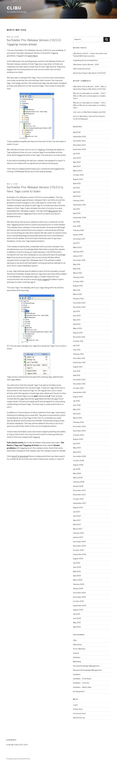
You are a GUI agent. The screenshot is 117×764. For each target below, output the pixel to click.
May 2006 (77, 571)
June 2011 (76, 371)
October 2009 (78, 435)
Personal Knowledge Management (86, 666)
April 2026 (77, 132)
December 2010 (79, 380)
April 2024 (77, 166)
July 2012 (76, 345)
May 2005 (77, 623)
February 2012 (78, 354)
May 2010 (76, 409)
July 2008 (76, 469)
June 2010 (77, 405)
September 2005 (79, 606)
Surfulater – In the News (82, 679)
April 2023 (77, 183)
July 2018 (76, 222)
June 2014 (77, 316)
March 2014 (77, 328)
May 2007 (77, 520)
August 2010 (78, 397)
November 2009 (79, 431)
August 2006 (78, 559)
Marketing (77, 662)
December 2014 (79, 303)
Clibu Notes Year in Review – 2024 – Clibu (88, 86)
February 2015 (78, 299)
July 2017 (76, 243)
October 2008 (78, 460)
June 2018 (77, 226)
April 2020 (77, 196)
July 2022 (76, 188)
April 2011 (76, 375)
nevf (74, 116)
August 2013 (78, 333)
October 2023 (78, 175)
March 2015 (77, 294)
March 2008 (77, 478)
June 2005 (77, 618)
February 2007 (78, 533)
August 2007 (78, 507)
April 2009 (77, 452)
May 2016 (76, 264)
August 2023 (78, 179)
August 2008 (78, 465)
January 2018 (78, 235)
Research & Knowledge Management (87, 670)
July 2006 (76, 563)
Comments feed (79, 713)
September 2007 (79, 503)
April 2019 (76, 213)
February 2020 (78, 200)
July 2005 (76, 614)
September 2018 (79, 217)
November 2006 (79, 546)
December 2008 (79, 456)
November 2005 (79, 597)
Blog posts (53, 211)
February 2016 (78, 277)
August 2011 (77, 367)
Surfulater (77, 674)
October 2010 (78, 388)
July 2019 (76, 209)
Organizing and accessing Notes (85, 60)
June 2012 (76, 350)
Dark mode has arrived (81, 69)
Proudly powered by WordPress (18, 759)
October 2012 (78, 341)
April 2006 (77, 576)
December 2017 (79, 239)
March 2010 (77, 418)
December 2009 (79, 426)
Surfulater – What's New (82, 687)
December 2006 (79, 542)
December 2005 (79, 593)
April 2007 (77, 524)
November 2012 (79, 337)
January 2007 (78, 537)
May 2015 (76, 290)
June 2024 (77, 158)
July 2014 (76, 311)
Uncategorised (78, 691)
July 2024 (76, 154)
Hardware (76, 657)
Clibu (14, 7)
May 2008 (77, 473)
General (76, 653)
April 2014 (76, 324)
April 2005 (77, 627)
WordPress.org (79, 718)
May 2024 (77, 162)
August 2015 (78, 286)
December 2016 (79, 260)
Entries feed (77, 709)
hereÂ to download (20, 456)
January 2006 (78, 588)
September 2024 (79, 149)
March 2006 (77, 580)
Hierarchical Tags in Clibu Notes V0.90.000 (89, 73)
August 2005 (78, 610)
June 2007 (77, 516)
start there (33, 56)
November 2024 (79, 145)
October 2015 (78, 281)
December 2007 (79, 490)
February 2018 (78, 230)
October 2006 (78, 550)
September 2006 (79, 554)
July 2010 (76, 401)
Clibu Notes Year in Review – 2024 (86, 64)
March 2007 (77, 529)
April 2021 (76, 192)
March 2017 (77, 247)
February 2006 (78, 584)
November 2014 (79, 307)
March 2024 (77, 171)
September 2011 (79, 362)
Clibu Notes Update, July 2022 (94, 112)
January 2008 (78, 486)
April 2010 (77, 414)
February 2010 (78, 422)
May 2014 (76, 320)
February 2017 (78, 252)
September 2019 (79, 205)
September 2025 (79, 137)
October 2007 (78, 499)
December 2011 (79, 358)
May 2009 (77, 448)
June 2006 (77, 567)
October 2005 (78, 601)
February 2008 (78, 482)
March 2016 (77, 273)
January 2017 (78, 256)
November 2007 (79, 495)
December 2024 (79, 141)
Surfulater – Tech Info (81, 683)
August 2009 (78, 439)
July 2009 (76, 443)
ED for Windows (79, 649)
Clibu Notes (77, 645)
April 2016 (76, 269)
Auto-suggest (43, 279)
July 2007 (76, 512)
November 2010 (79, 384)
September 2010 (79, 392)
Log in (75, 705)
